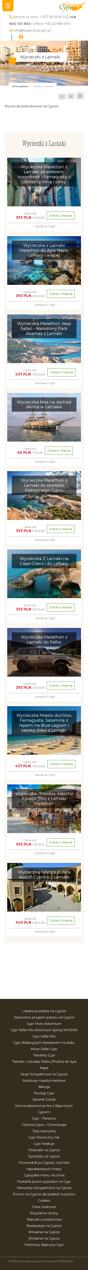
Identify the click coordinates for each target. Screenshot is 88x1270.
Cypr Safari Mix (44, 1036)
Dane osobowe (44, 1207)
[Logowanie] (21, 37)
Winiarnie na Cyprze (44, 1232)
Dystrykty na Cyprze (44, 1156)
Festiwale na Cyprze (44, 1150)
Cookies (44, 1201)
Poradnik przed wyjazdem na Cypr (44, 1182)
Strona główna (20, 86)
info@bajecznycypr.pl (32, 30)
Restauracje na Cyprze (44, 1226)
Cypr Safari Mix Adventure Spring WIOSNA (44, 1030)
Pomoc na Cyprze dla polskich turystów (44, 1194)
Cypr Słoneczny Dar (44, 1137)
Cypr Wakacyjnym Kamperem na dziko (44, 1043)
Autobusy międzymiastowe (44, 1081)
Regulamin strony (44, 1213)
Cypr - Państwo (44, 1118)
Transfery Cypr (44, 1055)
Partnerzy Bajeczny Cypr (44, 1245)
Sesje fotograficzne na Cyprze (44, 1074)
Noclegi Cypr (44, 1093)
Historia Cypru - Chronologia (44, 1125)
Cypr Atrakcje (44, 1144)
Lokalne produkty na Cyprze (44, 1011)
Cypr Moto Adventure (44, 1024)
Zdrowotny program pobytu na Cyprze (44, 1017)
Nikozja (44, 1087)
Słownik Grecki (44, 1099)
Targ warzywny (44, 1131)
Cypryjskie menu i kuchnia (44, 1175)
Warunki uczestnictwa (44, 1219)
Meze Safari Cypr (44, 1049)
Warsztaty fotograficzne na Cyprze (44, 1188)
